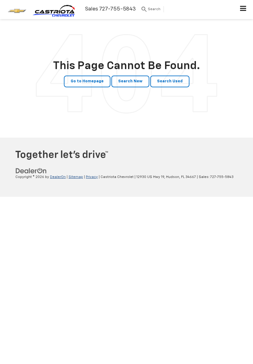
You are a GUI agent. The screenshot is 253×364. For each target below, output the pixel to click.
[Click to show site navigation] (243, 9)
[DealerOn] (31, 171)
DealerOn (58, 177)
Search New (130, 81)
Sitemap (75, 177)
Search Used (170, 81)
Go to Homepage (87, 81)
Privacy (92, 177)
